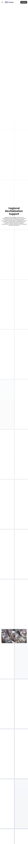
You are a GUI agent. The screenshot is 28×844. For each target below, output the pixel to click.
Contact (23, 2)
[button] (2, 2)
